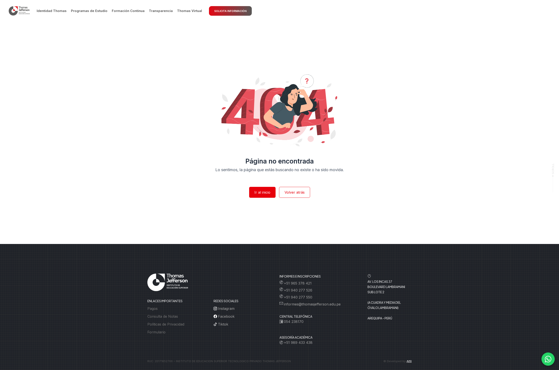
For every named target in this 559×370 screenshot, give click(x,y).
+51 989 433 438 (298, 342)
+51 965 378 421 (298, 283)
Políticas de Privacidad (165, 324)
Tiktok (223, 324)
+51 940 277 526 (298, 290)
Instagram (226, 308)
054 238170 (294, 321)
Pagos (152, 308)
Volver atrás (295, 192)
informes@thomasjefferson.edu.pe (312, 304)
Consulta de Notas (162, 316)
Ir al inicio (262, 192)
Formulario (156, 332)
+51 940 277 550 (298, 297)
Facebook (226, 316)
